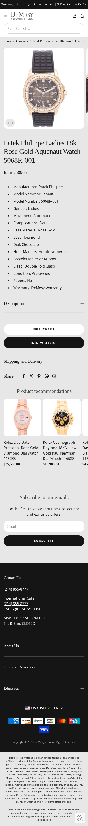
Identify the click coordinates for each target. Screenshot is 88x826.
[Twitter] (31, 376)
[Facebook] (24, 376)
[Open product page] (22, 417)
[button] (44, 28)
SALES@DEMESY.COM (22, 609)
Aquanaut (22, 41)
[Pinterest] (39, 376)
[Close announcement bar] (83, 3)
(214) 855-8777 (16, 589)
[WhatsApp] (47, 376)
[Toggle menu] (6, 16)
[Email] (54, 376)
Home (7, 41)
